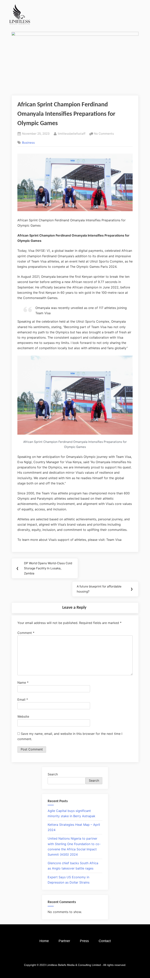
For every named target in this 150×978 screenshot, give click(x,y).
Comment (25, 633)
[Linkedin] (86, 955)
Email (22, 699)
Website (23, 716)
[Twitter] (75, 955)
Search (53, 774)
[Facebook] (53, 955)
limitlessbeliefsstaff (71, 133)
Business (28, 142)
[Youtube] (96, 955)
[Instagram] (64, 955)
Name (23, 682)
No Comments (104, 133)
